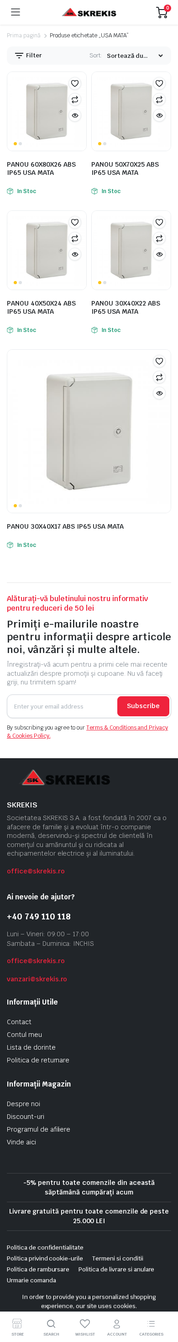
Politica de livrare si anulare (116, 1269)
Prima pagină (24, 35)
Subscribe (143, 706)
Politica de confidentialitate (45, 1247)
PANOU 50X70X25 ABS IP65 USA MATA (125, 168)
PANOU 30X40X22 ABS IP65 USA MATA (125, 307)
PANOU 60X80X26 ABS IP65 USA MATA (41, 168)
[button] (74, 83)
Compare (74, 99)
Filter (33, 55)
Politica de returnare (38, 1060)
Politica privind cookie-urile (45, 1258)
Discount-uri (25, 1116)
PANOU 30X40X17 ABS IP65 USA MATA (65, 526)
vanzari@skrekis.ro (37, 979)
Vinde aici (21, 1142)
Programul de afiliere (38, 1129)
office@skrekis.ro (36, 871)
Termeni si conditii (117, 1258)
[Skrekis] (88, 12)
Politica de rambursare (38, 1269)
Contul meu (24, 1035)
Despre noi (23, 1104)
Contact (19, 1022)
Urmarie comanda (31, 1280)
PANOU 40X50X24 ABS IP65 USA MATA (41, 307)
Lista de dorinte (31, 1047)
